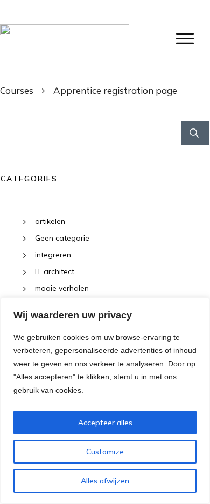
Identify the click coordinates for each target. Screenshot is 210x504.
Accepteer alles (105, 422)
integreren (53, 255)
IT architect (54, 271)
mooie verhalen (62, 288)
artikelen (50, 221)
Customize (105, 452)
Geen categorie (62, 238)
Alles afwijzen (105, 481)
